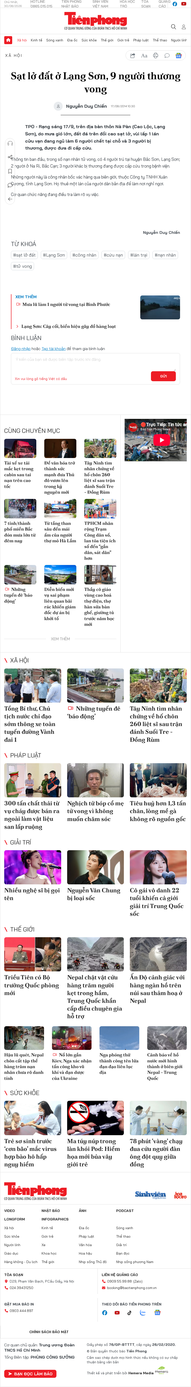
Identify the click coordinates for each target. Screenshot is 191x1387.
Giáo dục (11, 1253)
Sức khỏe (89, 40)
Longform (14, 1219)
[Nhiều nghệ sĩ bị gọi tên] (32, 867)
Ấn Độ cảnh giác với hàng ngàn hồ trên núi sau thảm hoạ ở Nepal (157, 989)
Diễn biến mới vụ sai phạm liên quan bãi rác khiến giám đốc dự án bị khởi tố (60, 603)
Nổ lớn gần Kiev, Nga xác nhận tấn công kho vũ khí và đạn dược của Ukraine (72, 1066)
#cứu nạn (113, 255)
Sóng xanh (54, 40)
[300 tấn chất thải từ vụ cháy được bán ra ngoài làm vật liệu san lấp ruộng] (32, 780)
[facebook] (175, 4)
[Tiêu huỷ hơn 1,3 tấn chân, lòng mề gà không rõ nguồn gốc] (158, 780)
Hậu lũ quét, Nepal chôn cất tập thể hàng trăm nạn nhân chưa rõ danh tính (24, 1066)
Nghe (10, 143)
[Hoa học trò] (180, 1195)
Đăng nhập (21, 348)
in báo (156, 56)
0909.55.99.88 (119, 1281)
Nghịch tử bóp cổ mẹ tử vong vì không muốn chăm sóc (95, 811)
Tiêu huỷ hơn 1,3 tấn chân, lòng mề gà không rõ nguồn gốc (158, 811)
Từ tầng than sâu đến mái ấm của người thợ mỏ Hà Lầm (60, 532)
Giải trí (20, 842)
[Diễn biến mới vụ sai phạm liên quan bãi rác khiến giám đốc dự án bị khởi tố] (60, 574)
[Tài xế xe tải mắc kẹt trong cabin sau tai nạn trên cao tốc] (20, 448)
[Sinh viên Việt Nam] (150, 1195)
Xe (44, 1245)
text (144, 56)
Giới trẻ (123, 40)
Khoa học (49, 1253)
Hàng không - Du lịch (21, 1262)
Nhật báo (51, 1210)
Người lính (179, 40)
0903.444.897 (21, 1310)
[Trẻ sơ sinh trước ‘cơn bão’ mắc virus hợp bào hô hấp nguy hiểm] (32, 1118)
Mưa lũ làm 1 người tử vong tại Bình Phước (65, 304)
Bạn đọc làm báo (33, 1373)
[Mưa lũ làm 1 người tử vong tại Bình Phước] (160, 307)
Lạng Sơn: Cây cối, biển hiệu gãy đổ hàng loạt (68, 326)
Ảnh (82, 1210)
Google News (179, 56)
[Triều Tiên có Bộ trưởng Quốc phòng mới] (32, 954)
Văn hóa (85, 1245)
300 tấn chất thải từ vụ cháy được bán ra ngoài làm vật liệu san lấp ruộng (31, 815)
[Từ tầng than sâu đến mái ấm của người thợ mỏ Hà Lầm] (60, 508)
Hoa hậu (85, 1253)
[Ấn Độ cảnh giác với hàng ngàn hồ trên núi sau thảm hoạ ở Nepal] (158, 954)
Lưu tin (10, 171)
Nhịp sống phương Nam (134, 1262)
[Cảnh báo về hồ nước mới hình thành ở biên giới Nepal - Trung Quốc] (167, 1038)
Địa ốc (72, 40)
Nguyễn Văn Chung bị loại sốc (93, 894)
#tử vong (22, 266)
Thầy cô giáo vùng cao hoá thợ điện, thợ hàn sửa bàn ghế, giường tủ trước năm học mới (99, 606)
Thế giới (107, 40)
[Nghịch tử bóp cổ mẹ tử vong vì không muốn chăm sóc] (95, 780)
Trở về (10, 199)
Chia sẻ (10, 157)
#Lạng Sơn (54, 255)
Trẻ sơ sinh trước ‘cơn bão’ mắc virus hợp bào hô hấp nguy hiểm (30, 1152)
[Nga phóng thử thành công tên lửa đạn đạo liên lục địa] (119, 1038)
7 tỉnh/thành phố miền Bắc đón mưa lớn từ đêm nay (20, 532)
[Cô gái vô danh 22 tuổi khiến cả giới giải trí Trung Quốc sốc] (158, 867)
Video (9, 1210)
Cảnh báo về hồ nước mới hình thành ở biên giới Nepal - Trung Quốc (165, 1066)
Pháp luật (141, 40)
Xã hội (22, 40)
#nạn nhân (165, 255)
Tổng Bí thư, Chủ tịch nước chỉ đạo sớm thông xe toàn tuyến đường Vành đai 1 (29, 724)
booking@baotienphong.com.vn (132, 1288)
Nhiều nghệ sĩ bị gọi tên (32, 894)
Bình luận (10, 185)
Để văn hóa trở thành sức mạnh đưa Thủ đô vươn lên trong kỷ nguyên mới (59, 477)
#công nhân (84, 255)
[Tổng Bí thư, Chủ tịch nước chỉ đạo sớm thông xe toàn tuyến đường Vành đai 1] (32, 685)
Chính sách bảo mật (49, 1332)
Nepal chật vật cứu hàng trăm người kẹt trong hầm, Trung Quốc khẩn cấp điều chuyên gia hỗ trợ (94, 996)
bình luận (167, 56)
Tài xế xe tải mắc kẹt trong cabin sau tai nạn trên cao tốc (18, 474)
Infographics (55, 1219)
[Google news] (159, 1312)
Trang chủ (8, 40)
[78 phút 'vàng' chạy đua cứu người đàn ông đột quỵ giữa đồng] (158, 1118)
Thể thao (160, 40)
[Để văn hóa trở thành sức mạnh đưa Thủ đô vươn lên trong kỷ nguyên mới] (60, 448)
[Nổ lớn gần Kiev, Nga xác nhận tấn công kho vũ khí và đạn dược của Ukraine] (72, 1038)
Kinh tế (36, 40)
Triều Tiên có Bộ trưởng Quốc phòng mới (31, 985)
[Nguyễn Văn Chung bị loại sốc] (95, 867)
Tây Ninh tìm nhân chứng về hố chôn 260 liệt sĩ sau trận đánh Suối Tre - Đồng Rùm (99, 477)
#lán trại (138, 255)
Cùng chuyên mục (32, 430)
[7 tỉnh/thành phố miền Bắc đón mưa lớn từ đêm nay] (20, 508)
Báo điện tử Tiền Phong (95, 21)
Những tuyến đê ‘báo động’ (18, 595)
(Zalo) (138, 1281)
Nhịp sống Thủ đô (93, 1262)
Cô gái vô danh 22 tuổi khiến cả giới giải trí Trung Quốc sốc (157, 902)
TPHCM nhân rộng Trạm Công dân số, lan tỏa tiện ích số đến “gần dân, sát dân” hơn (100, 540)
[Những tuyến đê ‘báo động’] (20, 574)
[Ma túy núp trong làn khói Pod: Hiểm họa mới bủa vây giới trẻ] (95, 1118)
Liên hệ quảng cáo (120, 1275)
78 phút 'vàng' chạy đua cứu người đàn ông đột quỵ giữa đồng (156, 1152)
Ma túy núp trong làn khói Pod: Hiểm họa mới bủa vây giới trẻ (93, 1152)
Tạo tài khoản (54, 348)
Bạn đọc (123, 1253)
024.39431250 (21, 1288)
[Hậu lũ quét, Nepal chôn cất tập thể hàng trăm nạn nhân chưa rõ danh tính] (24, 1038)
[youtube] (184, 4)
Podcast (125, 1210)
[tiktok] (132, 1313)
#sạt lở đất (24, 255)
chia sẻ (133, 56)
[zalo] (145, 1312)
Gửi (163, 376)
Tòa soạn (13, 1275)
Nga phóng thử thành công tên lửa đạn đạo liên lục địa (119, 1063)
